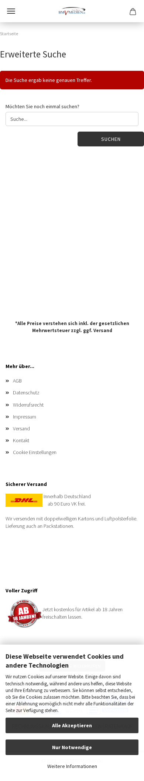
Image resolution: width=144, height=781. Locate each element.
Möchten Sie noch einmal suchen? (42, 106)
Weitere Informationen (72, 766)
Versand (102, 330)
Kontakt (21, 440)
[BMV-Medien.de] (72, 11)
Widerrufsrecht (28, 404)
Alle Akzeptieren (72, 725)
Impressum (24, 416)
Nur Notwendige (72, 747)
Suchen (111, 139)
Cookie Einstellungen (34, 452)
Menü (11, 11)
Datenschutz (26, 392)
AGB (17, 380)
